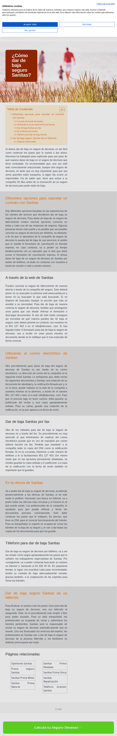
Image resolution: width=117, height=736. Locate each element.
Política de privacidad (106, 3)
